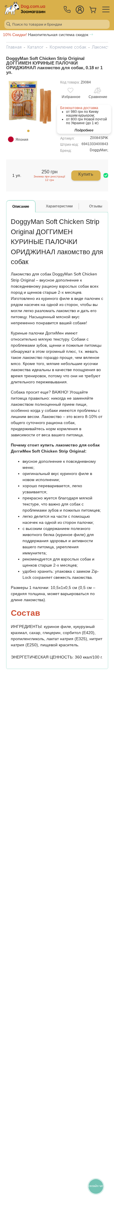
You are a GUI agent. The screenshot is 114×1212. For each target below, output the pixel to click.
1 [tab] (30, 133)
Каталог (35, 47)
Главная (14, 47)
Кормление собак (67, 47)
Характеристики (59, 206)
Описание (20, 206)
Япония (21, 140)
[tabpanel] (30, 103)
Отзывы (95, 206)
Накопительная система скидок (46, 34)
